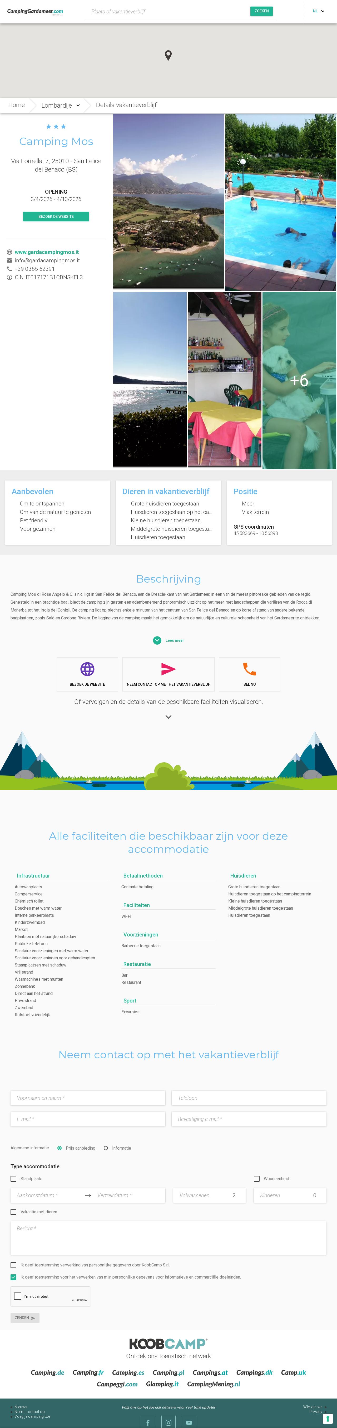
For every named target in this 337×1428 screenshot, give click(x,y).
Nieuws (20, 1407)
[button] (168, 55)
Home (16, 105)
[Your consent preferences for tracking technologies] (328, 1419)
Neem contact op (29, 1412)
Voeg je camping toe (32, 1416)
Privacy (316, 1412)
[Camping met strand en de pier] (150, 381)
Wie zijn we (312, 1407)
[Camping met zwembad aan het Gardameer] (281, 202)
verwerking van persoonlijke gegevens (95, 1264)
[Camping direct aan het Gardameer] (169, 202)
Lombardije (57, 105)
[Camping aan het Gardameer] (299, 381)
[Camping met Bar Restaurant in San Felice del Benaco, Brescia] (224, 381)
